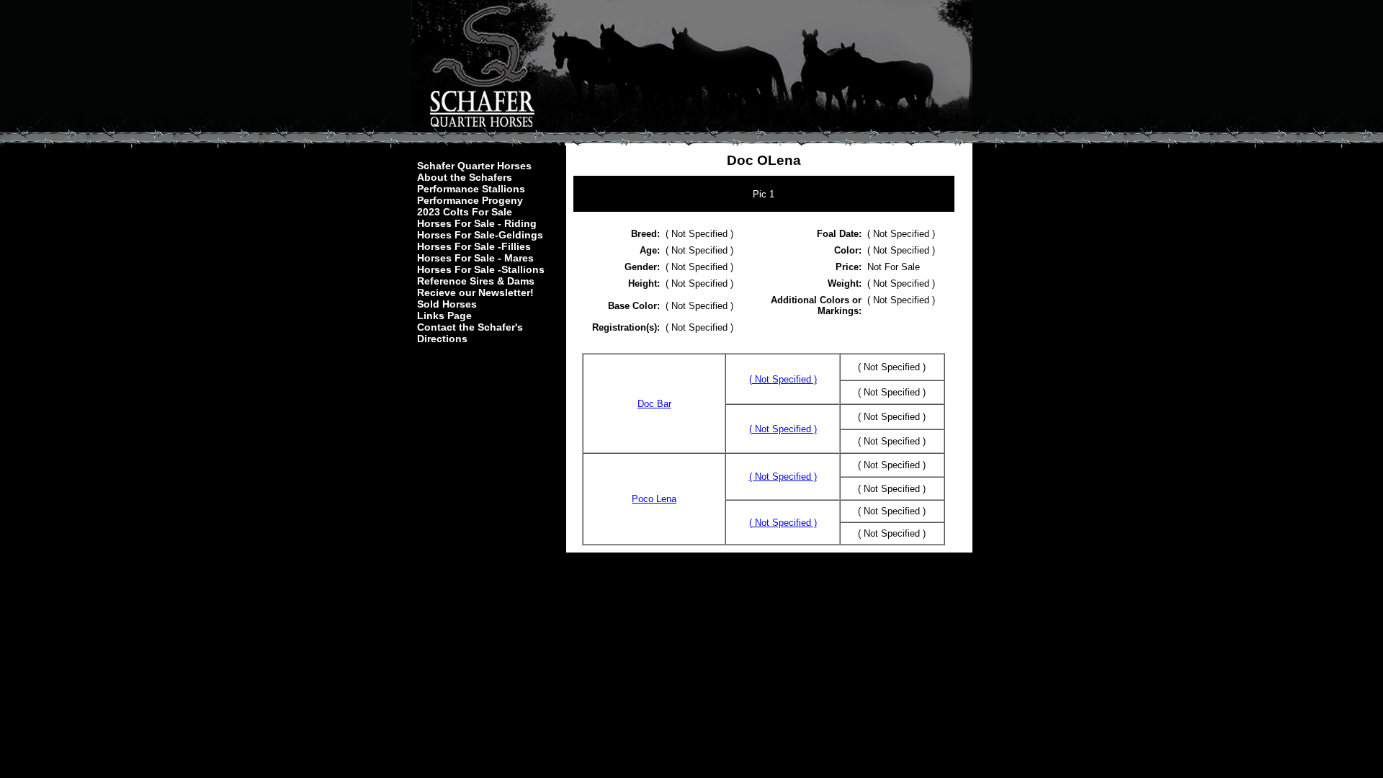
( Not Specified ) (783, 379)
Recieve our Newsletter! (475, 292)
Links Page (444, 315)
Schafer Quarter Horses (474, 165)
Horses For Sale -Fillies (474, 246)
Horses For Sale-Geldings (480, 235)
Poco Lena (654, 498)
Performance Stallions (471, 188)
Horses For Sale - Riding (477, 223)
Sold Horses (447, 304)
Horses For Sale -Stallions (481, 269)
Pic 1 (763, 194)
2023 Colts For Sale (464, 212)
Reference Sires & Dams (475, 281)
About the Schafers (464, 177)
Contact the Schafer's (470, 327)
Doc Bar (654, 403)
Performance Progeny (470, 200)
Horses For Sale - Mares (475, 258)
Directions (442, 338)
